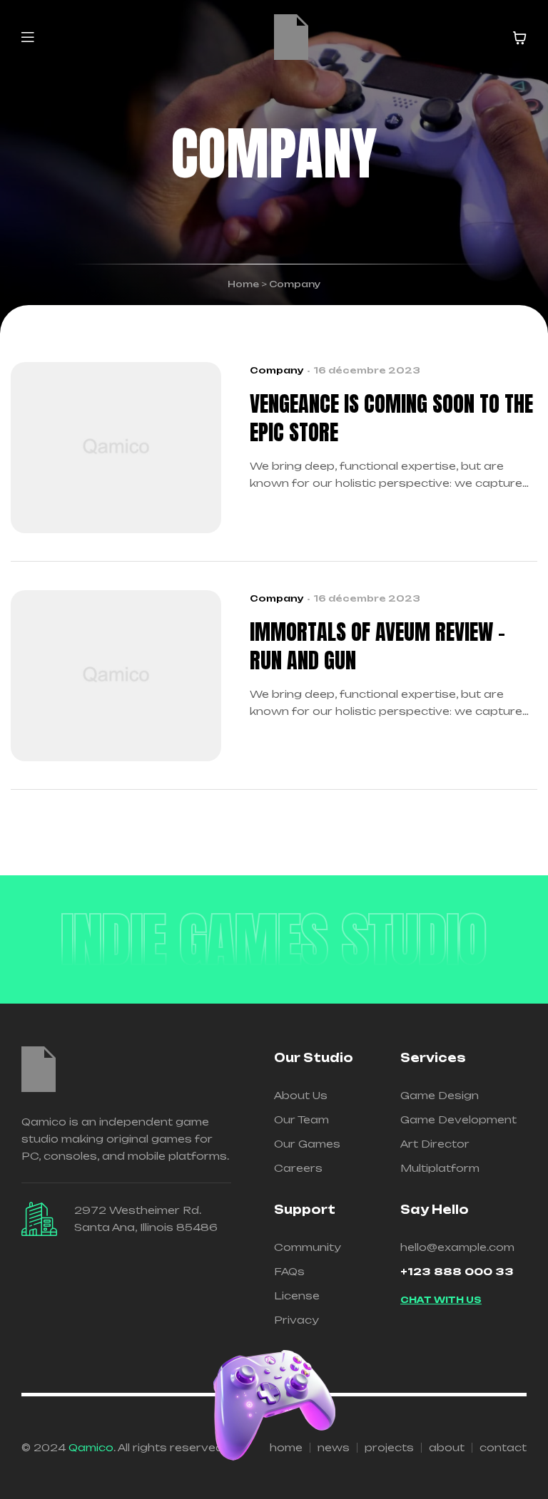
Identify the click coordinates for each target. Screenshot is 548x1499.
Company (277, 370)
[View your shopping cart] (519, 38)
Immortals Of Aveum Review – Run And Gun (377, 646)
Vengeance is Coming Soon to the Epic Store (391, 418)
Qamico (90, 1447)
